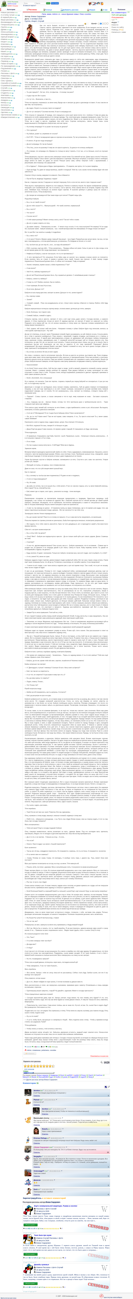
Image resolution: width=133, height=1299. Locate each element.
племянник (36, 1050)
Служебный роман (8, 86)
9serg (90, 1077)
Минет (3, 51)
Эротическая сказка (9, 115)
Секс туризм (6, 81)
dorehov (37, 1091)
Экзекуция (5, 107)
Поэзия (4, 71)
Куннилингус (6, 47)
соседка (53, 1050)
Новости (114, 25)
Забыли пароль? (30, 5)
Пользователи (117, 17)
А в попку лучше (7, 15)
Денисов (37, 1180)
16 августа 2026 (42, 1270)
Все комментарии (118, 13)
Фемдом (4, 100)
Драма (3, 30)
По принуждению (8, 66)
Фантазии (5, 95)
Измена (4, 39)
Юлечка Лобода (40, 1138)
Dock (62, 1075)
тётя (29, 1050)
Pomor (83, 1075)
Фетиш (3, 103)
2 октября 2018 (36, 19)
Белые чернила (42, 1075)
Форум (114, 22)
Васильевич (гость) (41, 1118)
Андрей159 (74, 1077)
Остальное (5, 59)
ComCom (99, 1075)
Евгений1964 (43, 1077)
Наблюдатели (6, 54)
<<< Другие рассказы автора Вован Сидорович (40, 1080)
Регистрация (55, 3)
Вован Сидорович (38, 16)
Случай (4, 88)
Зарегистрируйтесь (32, 1198)
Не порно (5, 56)
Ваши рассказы (7, 20)
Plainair (37, 1100)
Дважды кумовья (41, 1265)
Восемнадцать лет (8, 22)
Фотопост (5, 105)
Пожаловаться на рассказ (99, 1056)
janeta (65, 1077)
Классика (5, 44)
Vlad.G (90, 1075)
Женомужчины (7, 34)
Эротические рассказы (8, 1298)
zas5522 (69, 1075)
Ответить (37, 1095)
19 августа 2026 (42, 1211)
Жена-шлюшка (7, 32)
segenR (83, 1077)
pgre (51, 1077)
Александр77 (39, 1171)
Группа (4, 27)
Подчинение (6, 68)
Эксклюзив (5, 110)
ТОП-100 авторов (118, 15)
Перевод (4, 61)
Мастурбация (6, 49)
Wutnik (33, 1077)
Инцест (4, 42)
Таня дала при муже (42, 1235)
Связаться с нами (118, 32)
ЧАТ (113, 20)
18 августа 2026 (42, 1241)
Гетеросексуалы (7, 25)
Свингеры (5, 78)
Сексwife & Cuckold (9, 83)
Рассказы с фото (8, 73)
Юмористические (8, 117)
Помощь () (117, 30)
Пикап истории (7, 64)
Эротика (4, 112)
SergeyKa (37, 1156)
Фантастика (6, 98)
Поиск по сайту (117, 27)
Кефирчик (54, 1075)
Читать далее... (31, 1225)
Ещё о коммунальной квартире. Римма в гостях (55, 1206)
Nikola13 (26, 1077)
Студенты (5, 93)
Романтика (5, 76)
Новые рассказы (8, 12)
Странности (6, 90)
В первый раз (6, 17)
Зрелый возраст (7, 37)
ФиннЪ (45, 1129)
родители (45, 1050)
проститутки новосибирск (113, 1297)
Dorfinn (58, 1077)
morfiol (76, 1075)
